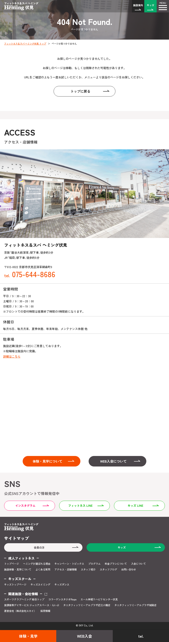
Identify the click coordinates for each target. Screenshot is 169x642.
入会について (138, 563)
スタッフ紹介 (88, 569)
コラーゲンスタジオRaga (62, 599)
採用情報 (45, 611)
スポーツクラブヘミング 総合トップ (24, 599)
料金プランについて (116, 563)
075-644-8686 (29, 274)
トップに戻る (80, 91)
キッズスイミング (40, 584)
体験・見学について (47, 461)
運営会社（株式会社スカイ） (20, 611)
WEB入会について (113, 461)
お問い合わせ (128, 569)
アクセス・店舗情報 (65, 569)
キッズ (150, 5)
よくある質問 (42, 569)
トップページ (11, 563)
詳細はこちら (11, 356)
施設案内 (138, 5)
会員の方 (39, 547)
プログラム (94, 563)
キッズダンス (61, 584)
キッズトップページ (15, 584)
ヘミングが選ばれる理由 (36, 563)
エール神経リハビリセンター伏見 (99, 599)
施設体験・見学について (17, 569)
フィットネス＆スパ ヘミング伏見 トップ (25, 43)
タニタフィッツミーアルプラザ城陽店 (135, 605)
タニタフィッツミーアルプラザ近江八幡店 (86, 605)
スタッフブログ (108, 569)
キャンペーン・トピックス (69, 563)
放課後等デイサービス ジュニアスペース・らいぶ (31, 605)
